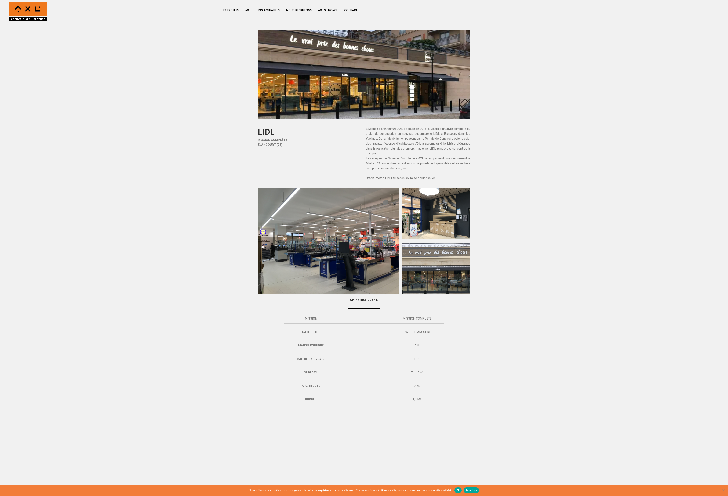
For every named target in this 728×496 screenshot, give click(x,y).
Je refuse (471, 490)
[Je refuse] (723, 490)
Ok (458, 490)
